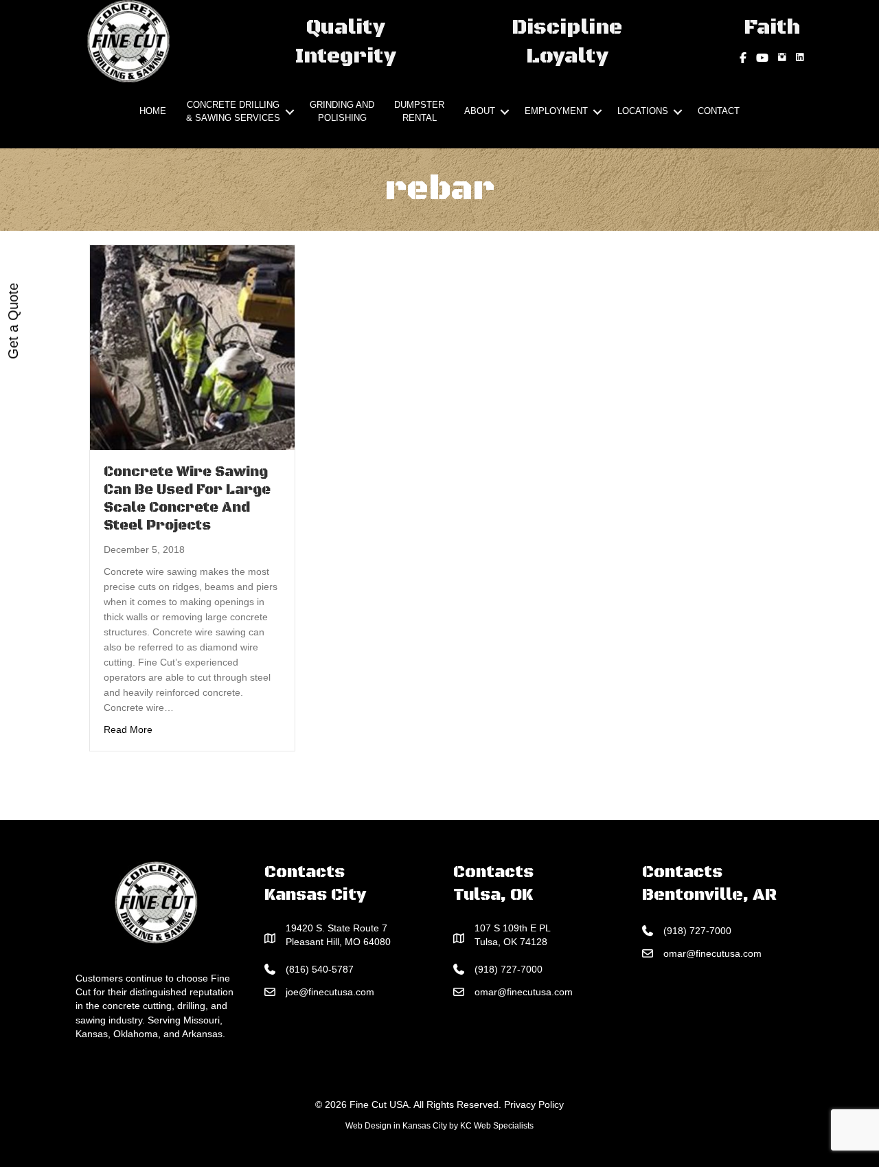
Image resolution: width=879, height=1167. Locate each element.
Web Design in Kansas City (396, 1126)
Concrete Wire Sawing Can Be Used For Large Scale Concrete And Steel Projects (187, 499)
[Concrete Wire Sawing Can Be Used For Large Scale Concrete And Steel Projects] (192, 346)
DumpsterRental (419, 111)
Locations (642, 111)
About (479, 111)
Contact (719, 111)
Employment (556, 111)
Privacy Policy (534, 1104)
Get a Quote (13, 321)
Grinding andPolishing (342, 111)
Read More (128, 729)
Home (152, 111)
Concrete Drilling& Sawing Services (233, 111)
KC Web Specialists (497, 1126)
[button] (289, 112)
